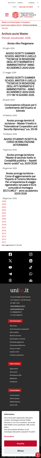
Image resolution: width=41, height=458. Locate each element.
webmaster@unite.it (17, 309)
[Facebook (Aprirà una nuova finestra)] (10, 254)
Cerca (15, 7)
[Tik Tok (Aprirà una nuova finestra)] (30, 267)
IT (37, 3)
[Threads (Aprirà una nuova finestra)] (10, 280)
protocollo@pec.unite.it (17, 306)
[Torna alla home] (24, 15)
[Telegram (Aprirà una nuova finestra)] (10, 273)
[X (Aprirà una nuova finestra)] (10, 260)
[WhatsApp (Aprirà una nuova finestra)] (30, 273)
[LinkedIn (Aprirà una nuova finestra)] (30, 260)
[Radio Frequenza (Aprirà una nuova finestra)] (30, 280)
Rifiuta (20, 451)
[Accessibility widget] (37, 454)
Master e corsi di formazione (11, 22)
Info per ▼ (12, 3)
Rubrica (20, 3)
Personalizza (9, 436)
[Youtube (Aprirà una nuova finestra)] (10, 267)
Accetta (20, 443)
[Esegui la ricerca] (38, 7)
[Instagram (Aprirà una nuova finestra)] (30, 254)
